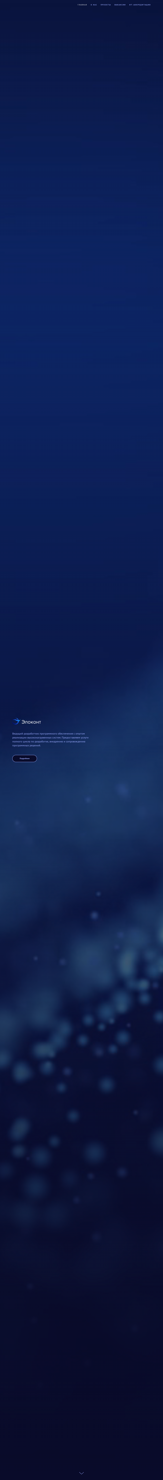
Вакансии (120, 5)
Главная (82, 5)
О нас (94, 5)
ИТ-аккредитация (140, 5)
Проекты (106, 5)
